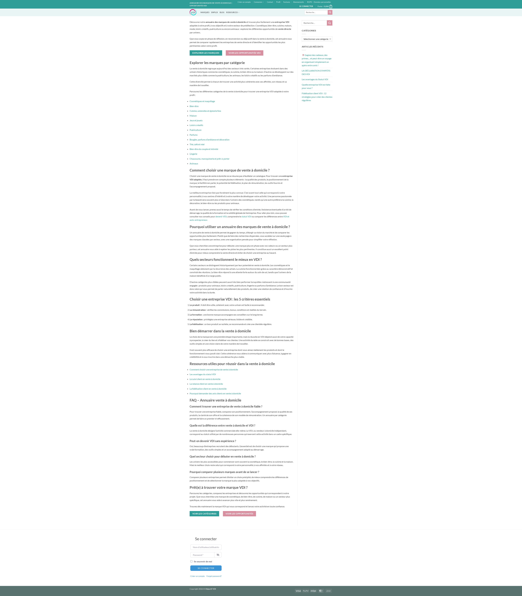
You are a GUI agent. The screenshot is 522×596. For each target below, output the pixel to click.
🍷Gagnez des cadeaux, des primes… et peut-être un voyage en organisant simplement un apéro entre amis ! (316, 60)
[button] (306, 6)
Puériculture (195, 130)
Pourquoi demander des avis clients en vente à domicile (215, 393)
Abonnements (298, 2)
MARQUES (205, 12)
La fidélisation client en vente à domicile (208, 388)
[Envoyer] (330, 12)
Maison (193, 115)
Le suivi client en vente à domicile (205, 379)
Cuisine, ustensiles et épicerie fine (205, 111)
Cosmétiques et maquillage (202, 101)
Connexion (258, 2)
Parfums (194, 134)
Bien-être (194, 106)
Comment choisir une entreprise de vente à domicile (214, 369)
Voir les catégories (204, 513)
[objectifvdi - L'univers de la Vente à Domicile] (193, 12)
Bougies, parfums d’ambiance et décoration (209, 139)
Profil (278, 2)
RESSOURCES (232, 12)
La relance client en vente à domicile (206, 383)
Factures (286, 2)
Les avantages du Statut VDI (315, 79)
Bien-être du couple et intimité (204, 149)
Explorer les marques (205, 53)
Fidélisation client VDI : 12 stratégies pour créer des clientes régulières (317, 97)
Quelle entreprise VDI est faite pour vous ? (316, 86)
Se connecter (206, 568)
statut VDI (246, 216)
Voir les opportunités (239, 513)
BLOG (222, 12)
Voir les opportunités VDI (245, 53)
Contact (270, 2)
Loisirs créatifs (196, 125)
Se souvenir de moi (203, 561)
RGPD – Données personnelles (319, 2)
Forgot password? (214, 576)
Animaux (194, 163)
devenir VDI (221, 216)
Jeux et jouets (196, 120)
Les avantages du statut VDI (203, 374)
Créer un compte (244, 2)
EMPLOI (214, 12)
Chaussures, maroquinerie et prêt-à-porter (209, 158)
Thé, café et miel (197, 144)
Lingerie (193, 153)
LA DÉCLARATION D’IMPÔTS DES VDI (316, 72)
